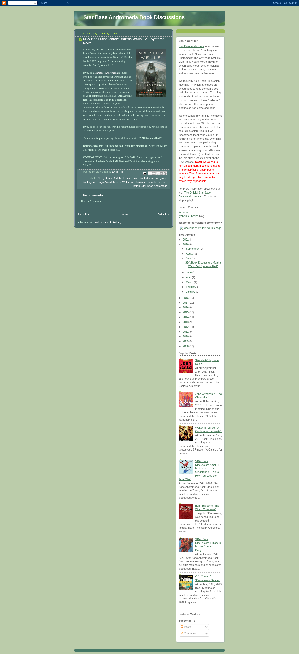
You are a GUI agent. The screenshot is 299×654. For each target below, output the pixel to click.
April (189, 277)
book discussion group (153, 178)
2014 (186, 317)
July (189, 258)
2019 (186, 244)
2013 (186, 322)
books (194, 216)
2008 (186, 346)
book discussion (128, 178)
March (190, 282)
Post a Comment (91, 201)
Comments (190, 633)
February (191, 286)
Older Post (164, 214)
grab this (184, 216)
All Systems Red (108, 178)
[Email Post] (144, 173)
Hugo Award (105, 182)
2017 (186, 302)
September (193, 248)
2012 (186, 327)
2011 (186, 331)
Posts (187, 627)
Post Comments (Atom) (107, 222)
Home (124, 214)
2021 (186, 239)
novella (152, 182)
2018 (186, 297)
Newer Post (84, 214)
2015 (186, 312)
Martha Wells (121, 182)
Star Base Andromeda (106, 72)
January (191, 291)
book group (89, 182)
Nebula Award (138, 182)
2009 (186, 341)
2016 (186, 307)
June (189, 272)
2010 (186, 336)
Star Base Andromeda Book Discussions (134, 17)
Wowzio (183, 212)
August (190, 253)
